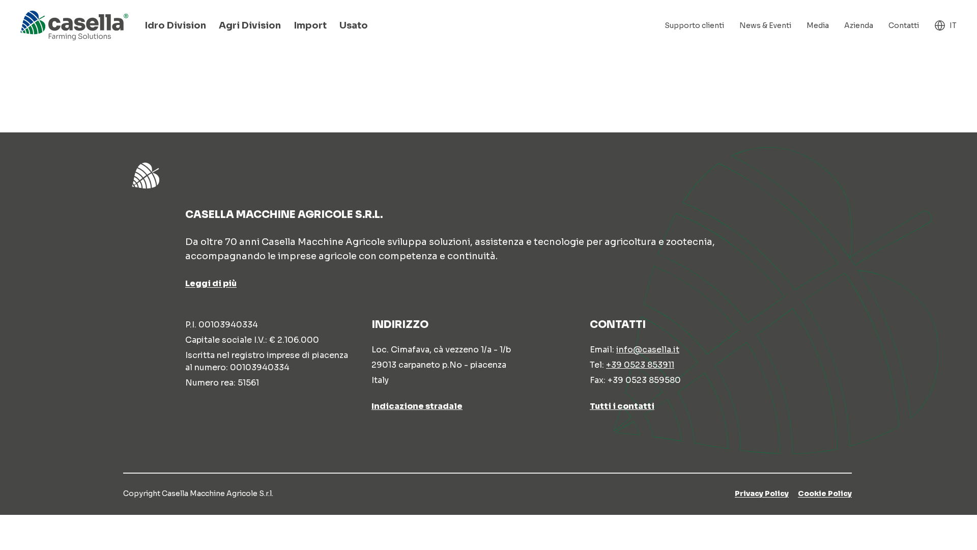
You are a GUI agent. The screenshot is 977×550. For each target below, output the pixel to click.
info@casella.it (647, 349)
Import (310, 25)
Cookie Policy (825, 493)
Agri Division (250, 25)
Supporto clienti (694, 25)
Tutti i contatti (622, 406)
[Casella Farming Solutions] (74, 25)
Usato (353, 25)
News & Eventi (765, 25)
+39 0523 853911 (640, 365)
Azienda (858, 25)
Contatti (903, 25)
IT (953, 25)
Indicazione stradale (417, 406)
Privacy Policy (762, 493)
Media (818, 25)
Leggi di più (211, 283)
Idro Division (175, 25)
